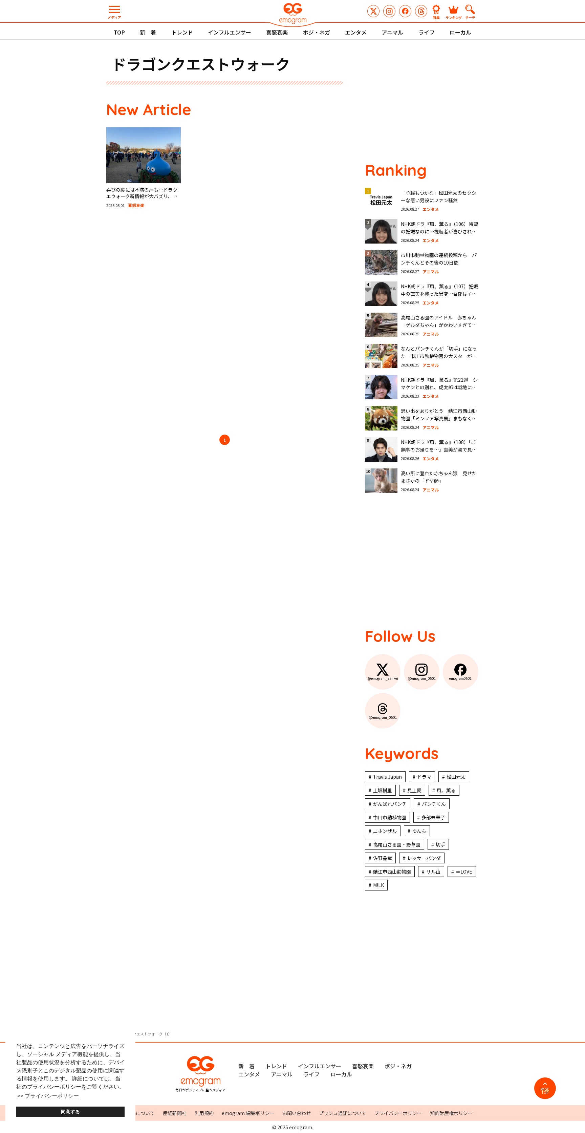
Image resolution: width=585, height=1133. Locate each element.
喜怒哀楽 (277, 32)
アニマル (392, 32)
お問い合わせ (296, 1113)
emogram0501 (405, 11)
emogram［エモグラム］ (292, 14)
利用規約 (204, 1113)
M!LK (378, 885)
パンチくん (434, 803)
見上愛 (414, 790)
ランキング (454, 17)
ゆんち (419, 830)
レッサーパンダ (424, 858)
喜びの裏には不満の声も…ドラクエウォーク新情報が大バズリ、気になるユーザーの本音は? (141, 196)
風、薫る (446, 790)
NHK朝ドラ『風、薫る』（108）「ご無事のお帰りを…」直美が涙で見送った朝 (439, 450)
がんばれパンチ (390, 803)
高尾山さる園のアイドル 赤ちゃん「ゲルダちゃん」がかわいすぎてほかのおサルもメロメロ (439, 325)
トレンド (182, 32)
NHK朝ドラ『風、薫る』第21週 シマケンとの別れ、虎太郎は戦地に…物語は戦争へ (439, 387)
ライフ (426, 32)
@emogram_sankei (373, 11)
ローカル (460, 32)
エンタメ (356, 32)
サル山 (433, 871)
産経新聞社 (175, 1113)
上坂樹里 (382, 790)
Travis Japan (387, 776)
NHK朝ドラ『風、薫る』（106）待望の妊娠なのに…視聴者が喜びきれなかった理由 (439, 232)
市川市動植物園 (389, 817)
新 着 (148, 32)
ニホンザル (385, 830)
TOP (119, 32)
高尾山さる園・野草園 (396, 844)
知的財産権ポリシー (451, 1113)
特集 (436, 17)
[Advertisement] (170, 322)
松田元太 (456, 776)
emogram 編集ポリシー (248, 1113)
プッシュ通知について (342, 1113)
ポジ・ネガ (316, 32)
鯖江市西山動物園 (392, 871)
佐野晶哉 (382, 858)
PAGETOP (545, 1091)
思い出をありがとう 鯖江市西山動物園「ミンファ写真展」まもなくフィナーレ (439, 418)
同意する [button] (70, 1111)
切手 (440, 844)
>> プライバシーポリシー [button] (48, 1096)
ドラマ (424, 776)
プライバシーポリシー (398, 1113)
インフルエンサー (229, 32)
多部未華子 (433, 817)
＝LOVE (464, 871)
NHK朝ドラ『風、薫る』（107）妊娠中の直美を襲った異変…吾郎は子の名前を (439, 294)
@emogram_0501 (389, 11)
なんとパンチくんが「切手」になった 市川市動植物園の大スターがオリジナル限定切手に (439, 356)
